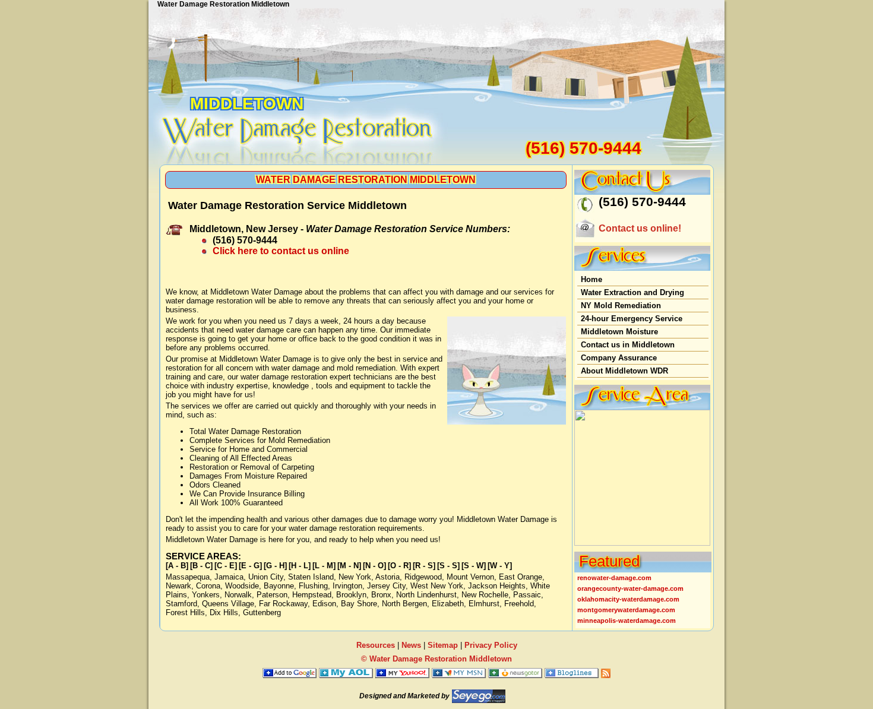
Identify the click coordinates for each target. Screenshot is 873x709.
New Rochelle (484, 594)
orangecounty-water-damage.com (630, 588)
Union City (265, 576)
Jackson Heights (497, 585)
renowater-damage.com (614, 577)
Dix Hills (224, 612)
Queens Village (228, 603)
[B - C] (201, 565)
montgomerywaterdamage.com (626, 609)
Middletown (246, 103)
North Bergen (404, 603)
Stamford (181, 603)
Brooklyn (351, 594)
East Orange (520, 576)
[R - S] (424, 565)
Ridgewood (423, 576)
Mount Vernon (470, 576)
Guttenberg (262, 612)
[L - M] (324, 565)
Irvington (347, 585)
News (411, 645)
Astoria (387, 576)
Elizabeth (448, 603)
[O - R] (399, 565)
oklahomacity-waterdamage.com (628, 599)
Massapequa (188, 576)
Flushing (313, 585)
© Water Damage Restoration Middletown (436, 658)
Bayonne (279, 585)
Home (591, 279)
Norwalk (238, 594)
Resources (375, 645)
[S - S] (448, 565)
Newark (178, 585)
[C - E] (225, 565)
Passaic (527, 594)
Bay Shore (359, 603)
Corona (208, 585)
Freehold (519, 603)
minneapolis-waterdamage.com (626, 620)
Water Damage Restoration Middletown (366, 180)
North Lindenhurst (426, 594)
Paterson (272, 594)
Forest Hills (185, 612)
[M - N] (349, 565)
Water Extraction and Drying (632, 292)
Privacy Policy (490, 645)
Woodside (242, 585)
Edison (324, 603)
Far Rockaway (283, 603)
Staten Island (311, 576)
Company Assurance (619, 357)
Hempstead (311, 594)
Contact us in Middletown (628, 344)
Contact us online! (640, 228)
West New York (436, 585)
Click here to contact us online (281, 251)
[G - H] (275, 565)
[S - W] (473, 565)
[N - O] (374, 565)
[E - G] (250, 565)
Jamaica (228, 576)
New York (355, 576)
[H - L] (300, 565)
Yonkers (206, 594)
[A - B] (177, 565)
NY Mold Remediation (621, 305)
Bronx (381, 594)
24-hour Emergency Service (631, 318)
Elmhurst (484, 603)
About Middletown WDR (624, 370)
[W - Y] (500, 565)
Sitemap (443, 645)
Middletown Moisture (619, 331)
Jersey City (386, 585)
